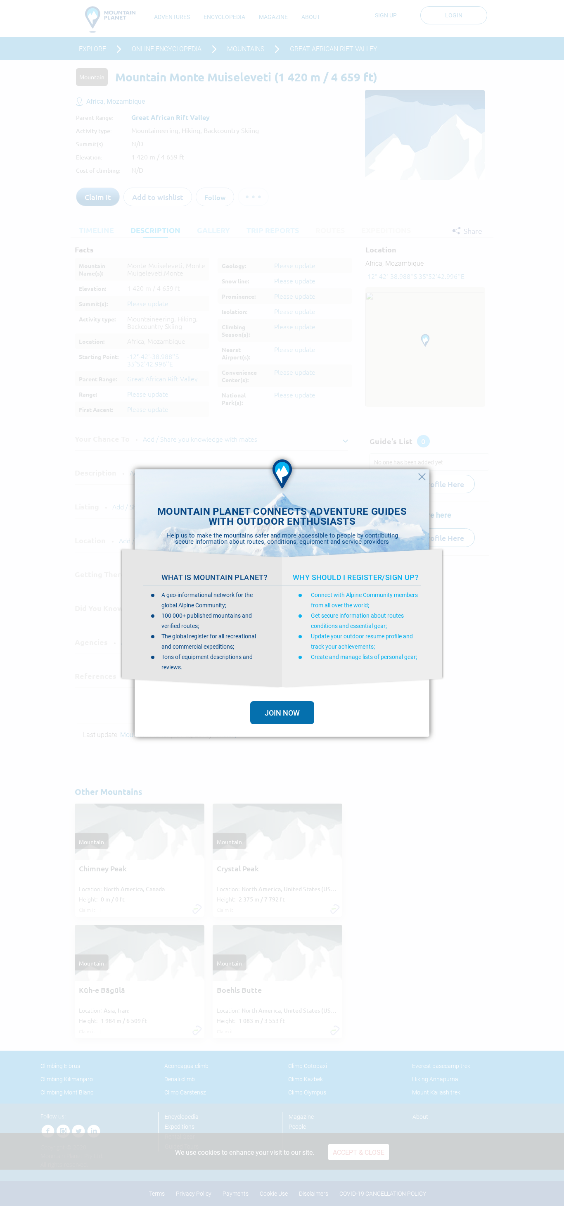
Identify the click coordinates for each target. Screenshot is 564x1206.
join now (282, 713)
